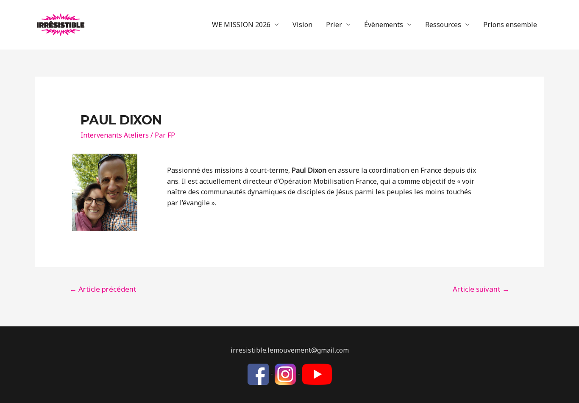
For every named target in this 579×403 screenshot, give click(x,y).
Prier (334, 24)
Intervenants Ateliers (115, 135)
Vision (302, 24)
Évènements (383, 24)
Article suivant (481, 289)
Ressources (443, 24)
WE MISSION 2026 (241, 24)
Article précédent (103, 289)
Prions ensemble (510, 24)
